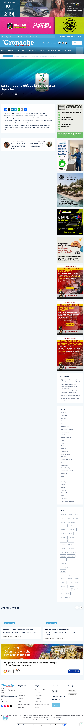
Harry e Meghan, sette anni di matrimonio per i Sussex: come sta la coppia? (18, 146)
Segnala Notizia (34, 36)
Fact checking (39, 695)
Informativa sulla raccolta (26, 725)
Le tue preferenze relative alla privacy (49, 725)
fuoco (70, 533)
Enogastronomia (65, 465)
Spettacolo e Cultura (54, 50)
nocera (63, 548)
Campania (64, 415)
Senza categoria (65, 454)
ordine (63, 556)
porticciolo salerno (66, 578)
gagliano (63, 537)
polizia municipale (66, 575)
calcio (77, 514)
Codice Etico (38, 693)
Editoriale (68, 50)
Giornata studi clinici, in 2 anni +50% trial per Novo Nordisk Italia (37, 145)
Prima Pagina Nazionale (67, 501)
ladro (71, 541)
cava (68, 518)
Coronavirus (64, 421)
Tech (62, 443)
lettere (63, 545)
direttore (63, 529)
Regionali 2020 (65, 426)
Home (3, 50)
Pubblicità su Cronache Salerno (42, 706)
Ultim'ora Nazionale (66, 493)
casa (62, 518)
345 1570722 (5, 701)
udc (62, 593)
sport (68, 590)
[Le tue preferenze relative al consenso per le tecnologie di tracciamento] (81, 724)
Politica (63, 479)
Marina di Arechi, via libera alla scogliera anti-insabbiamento (32, 56)
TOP (75, 590)
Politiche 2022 (65, 432)
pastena (63, 563)
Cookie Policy (73, 694)
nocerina (71, 548)
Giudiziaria (64, 473)
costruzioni (71, 522)
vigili (67, 593)
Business (63, 448)
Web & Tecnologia (66, 468)
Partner (26, 36)
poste (62, 582)
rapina (70, 582)
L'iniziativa (64, 498)
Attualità (32, 50)
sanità (62, 462)
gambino (72, 537)
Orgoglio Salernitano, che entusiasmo (57, 629)
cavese (75, 518)
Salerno (63, 484)
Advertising (5, 36)
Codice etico (20, 36)
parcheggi (72, 560)
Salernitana (22, 50)
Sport (41, 50)
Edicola (56, 705)
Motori (63, 487)
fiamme (63, 533)
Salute (62, 476)
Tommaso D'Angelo (8, 636)
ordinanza (74, 552)
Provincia (63, 446)
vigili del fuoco (65, 597)
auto (70, 514)
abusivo (63, 514)
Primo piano (64, 451)
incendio (63, 541)
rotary (77, 582)
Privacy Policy (72, 690)
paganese (71, 556)
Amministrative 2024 (67, 471)
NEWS (70, 545)
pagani (63, 560)
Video (62, 440)
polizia (63, 571)
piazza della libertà (66, 567)
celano (63, 522)
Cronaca (11, 50)
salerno (63, 586)
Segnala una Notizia (41, 690)
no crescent (64, 552)
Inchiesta (63, 490)
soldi (62, 590)
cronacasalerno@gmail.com (8, 696)
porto (77, 578)
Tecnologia (64, 482)
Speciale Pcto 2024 (66, 459)
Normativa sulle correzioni (39, 700)
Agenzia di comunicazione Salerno (52, 720)
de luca (72, 526)
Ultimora (63, 412)
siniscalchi (72, 586)
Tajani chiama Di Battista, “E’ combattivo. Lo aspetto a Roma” (70, 381)
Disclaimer (12, 36)
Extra (62, 495)
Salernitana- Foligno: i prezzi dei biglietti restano (18, 629)
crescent (63, 526)
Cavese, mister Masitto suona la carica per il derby (70, 399)
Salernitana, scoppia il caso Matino (70, 395)
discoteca (72, 529)
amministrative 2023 (67, 437)
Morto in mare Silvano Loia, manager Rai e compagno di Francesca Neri (69, 386)
